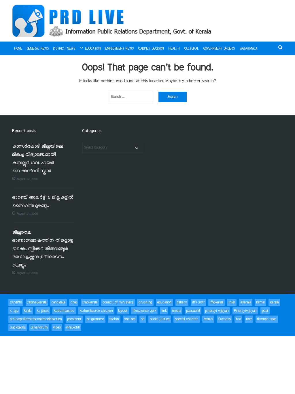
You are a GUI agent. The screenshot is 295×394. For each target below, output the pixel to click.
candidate (58, 302)
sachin (114, 319)
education (164, 302)
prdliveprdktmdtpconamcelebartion (36, 319)
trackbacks (18, 327)
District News (64, 49)
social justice (160, 319)
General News (38, 49)
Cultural (191, 49)
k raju (14, 311)
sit (143, 319)
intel (231, 302)
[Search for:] (131, 97)
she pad (130, 319)
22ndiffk (16, 302)
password (193, 311)
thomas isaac (267, 319)
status (208, 319)
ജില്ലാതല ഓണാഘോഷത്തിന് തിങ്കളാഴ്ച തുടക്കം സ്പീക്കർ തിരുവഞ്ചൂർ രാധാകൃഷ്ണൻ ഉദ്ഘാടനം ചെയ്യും (42, 249)
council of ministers (118, 302)
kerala (274, 302)
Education (93, 49)
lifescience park (144, 311)
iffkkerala (216, 302)
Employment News (119, 49)
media (176, 311)
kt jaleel (43, 311)
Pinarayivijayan (245, 311)
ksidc (28, 311)
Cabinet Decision (151, 49)
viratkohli (73, 327)
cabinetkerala (36, 302)
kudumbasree (64, 311)
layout (122, 311)
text (249, 319)
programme (95, 319)
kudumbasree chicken (96, 311)
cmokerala (89, 302)
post (265, 311)
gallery (182, 302)
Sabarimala (248, 49)
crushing (145, 302)
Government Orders (219, 49)
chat (74, 302)
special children (186, 319)
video (57, 327)
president (74, 319)
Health (174, 49)
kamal (260, 302)
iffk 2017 (198, 302)
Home (18, 49)
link (164, 311)
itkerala (245, 302)
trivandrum (39, 327)
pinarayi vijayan (217, 311)
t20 (238, 319)
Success (224, 319)
